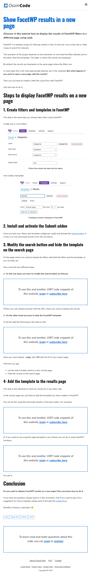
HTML (24, 517)
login (42, 293)
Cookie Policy (48, 567)
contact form (61, 501)
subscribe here (58, 293)
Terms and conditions (62, 567)
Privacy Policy (37, 567)
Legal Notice (25, 567)
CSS (6, 517)
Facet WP (15, 517)
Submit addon (77, 233)
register (58, 541)
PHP (31, 517)
